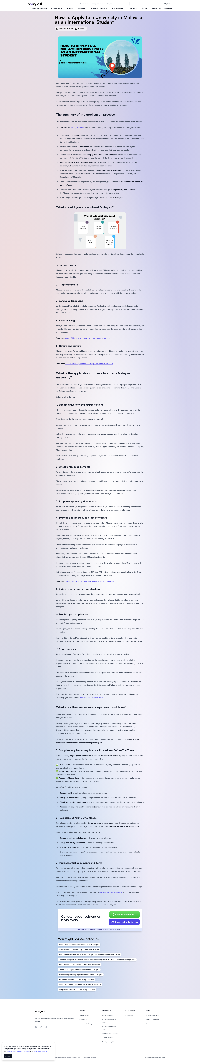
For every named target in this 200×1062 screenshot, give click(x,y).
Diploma (81, 8)
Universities (55, 8)
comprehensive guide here (91, 697)
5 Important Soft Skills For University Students (77, 990)
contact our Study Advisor (110, 892)
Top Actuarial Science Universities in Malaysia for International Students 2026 (89, 954)
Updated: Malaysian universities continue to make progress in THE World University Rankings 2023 (97, 959)
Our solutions (128, 1015)
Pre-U (69, 8)
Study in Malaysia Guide (37, 8)
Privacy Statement (23, 1051)
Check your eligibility (109, 1042)
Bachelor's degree (98, 8)
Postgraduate (117, 8)
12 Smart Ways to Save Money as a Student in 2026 (79, 949)
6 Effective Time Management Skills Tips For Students (80, 985)
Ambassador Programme (162, 8)
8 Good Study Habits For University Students (76, 980)
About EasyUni (84, 1015)
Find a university (107, 1015)
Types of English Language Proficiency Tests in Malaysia (90, 581)
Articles (145, 8)
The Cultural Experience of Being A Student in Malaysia (89, 363)
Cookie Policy (12, 1051)
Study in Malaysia (107, 1037)
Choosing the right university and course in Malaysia (79, 970)
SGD (166, 4)
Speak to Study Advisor (126, 922)
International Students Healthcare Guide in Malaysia (79, 944)
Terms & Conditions (40, 1051)
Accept (8, 1056)
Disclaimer (149, 1024)
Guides (132, 8)
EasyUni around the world (156, 1057)
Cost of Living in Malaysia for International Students (87, 338)
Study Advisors (77, 127)
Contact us (83, 1019)
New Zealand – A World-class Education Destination (79, 965)
